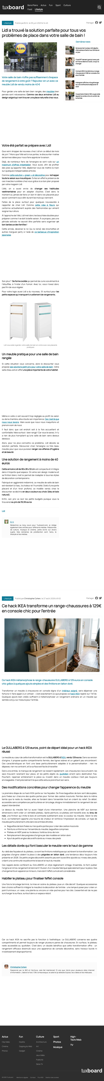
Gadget (22, 1051)
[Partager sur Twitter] (100, 23)
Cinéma (5, 1046)
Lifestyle (39, 9)
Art (37, 1046)
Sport (58, 5)
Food (30, 9)
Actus (43, 5)
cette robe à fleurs (45, 205)
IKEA (63, 757)
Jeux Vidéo (40, 1055)
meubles (50, 91)
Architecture (41, 1042)
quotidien (64, 773)
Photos (5, 1051)
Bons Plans (33, 5)
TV (71, 1044)
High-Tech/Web (75, 1038)
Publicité (39, 1059)
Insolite (22, 1042)
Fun (51, 5)
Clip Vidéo (6, 1042)
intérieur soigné (69, 690)
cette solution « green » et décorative (27, 175)
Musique (57, 1047)
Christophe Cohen (32, 598)
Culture (67, 5)
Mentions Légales (22, 1077)
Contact (33, 1077)
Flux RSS (40, 1077)
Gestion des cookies (52, 1077)
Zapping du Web (25, 1046)
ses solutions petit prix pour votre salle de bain (31, 366)
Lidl (3, 511)
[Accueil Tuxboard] (13, 7)
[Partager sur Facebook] (96, 23)
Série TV (39, 1064)
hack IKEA (75, 693)
